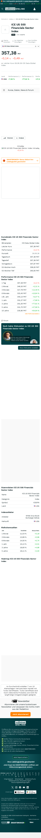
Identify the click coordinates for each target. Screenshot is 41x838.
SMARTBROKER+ (30, 749)
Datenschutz (30, 779)
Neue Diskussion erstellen (29, 348)
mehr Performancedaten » (32, 313)
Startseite (4, 19)
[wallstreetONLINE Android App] (31, 793)
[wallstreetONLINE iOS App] (19, 793)
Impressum (8, 779)
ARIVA (15, 800)
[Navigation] (2, 9)
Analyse (21, 138)
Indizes (11, 19)
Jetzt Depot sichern (20, 757)
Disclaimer (19, 779)
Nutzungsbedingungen (20, 782)
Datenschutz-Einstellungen (20, 781)
